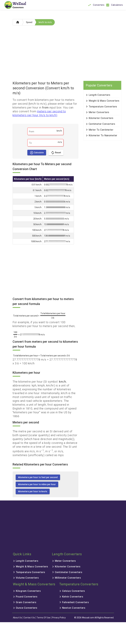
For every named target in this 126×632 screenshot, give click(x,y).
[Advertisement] (63, 53)
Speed (29, 22)
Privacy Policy (59, 617)
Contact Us (29, 617)
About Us (17, 617)
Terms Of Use (43, 617)
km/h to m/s (45, 22)
